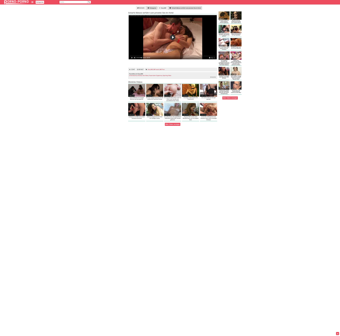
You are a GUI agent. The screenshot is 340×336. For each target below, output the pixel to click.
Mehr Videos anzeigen (172, 124)
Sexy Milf (150, 69)
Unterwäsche (133, 75)
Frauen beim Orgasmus (155, 75)
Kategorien (39, 2)
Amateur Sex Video (142, 75)
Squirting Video (167, 75)
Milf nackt (156, 69)
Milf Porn (162, 69)
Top (337, 334)
